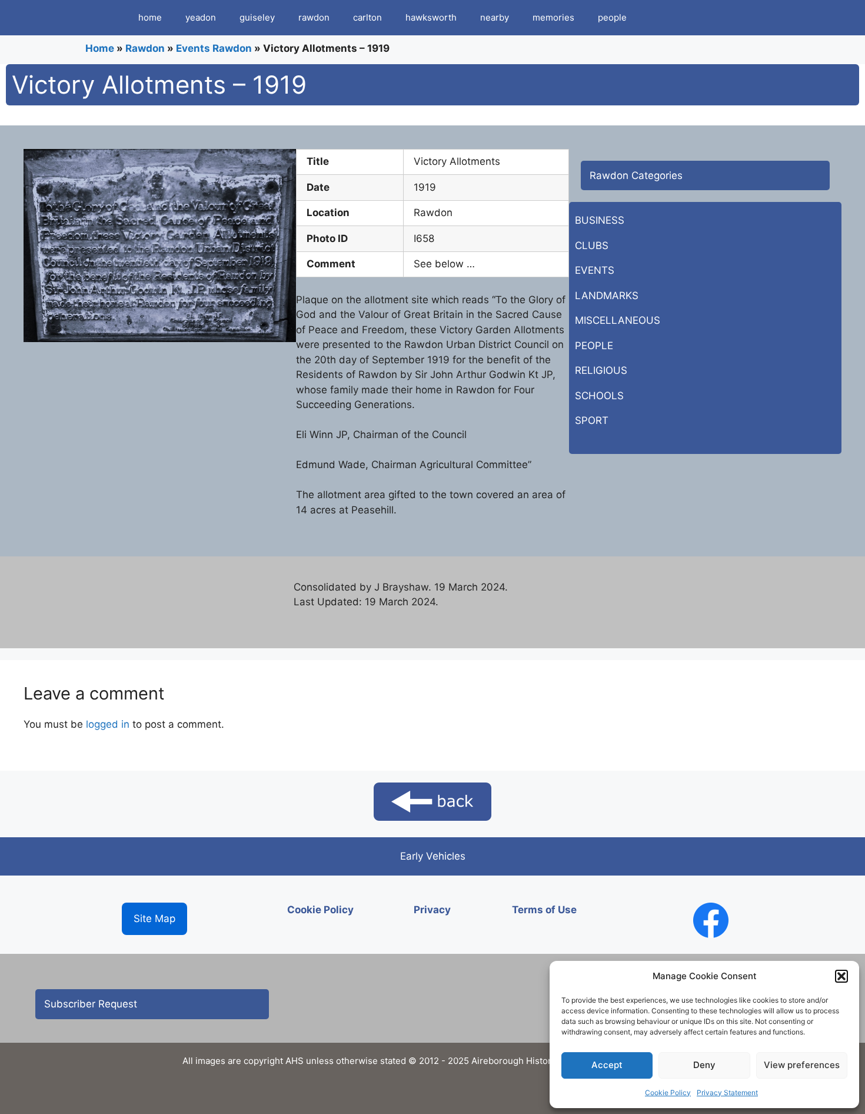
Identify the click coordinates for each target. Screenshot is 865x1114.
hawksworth (431, 17)
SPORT (591, 420)
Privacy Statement (727, 1092)
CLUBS (591, 245)
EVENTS (594, 270)
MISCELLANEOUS (617, 320)
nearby (494, 17)
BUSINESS (599, 220)
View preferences (802, 1064)
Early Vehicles (432, 856)
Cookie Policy (668, 1092)
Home (99, 48)
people (612, 17)
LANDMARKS (606, 295)
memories (553, 17)
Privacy (432, 910)
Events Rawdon (214, 48)
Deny (704, 1064)
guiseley (257, 17)
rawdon (314, 17)
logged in (107, 724)
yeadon (200, 17)
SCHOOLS (599, 396)
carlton (367, 17)
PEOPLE (594, 346)
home (150, 17)
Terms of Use (544, 910)
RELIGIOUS (601, 370)
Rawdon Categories (636, 175)
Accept (607, 1064)
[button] (841, 976)
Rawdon (145, 48)
